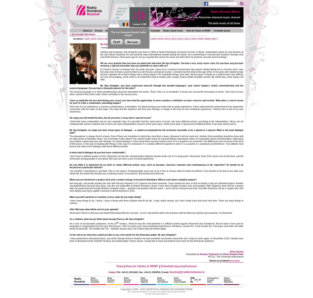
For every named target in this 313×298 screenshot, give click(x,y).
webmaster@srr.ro (160, 294)
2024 (100, 39)
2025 (93, 39)
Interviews (89, 34)
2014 (167, 39)
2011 (187, 39)
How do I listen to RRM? (198, 30)
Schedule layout (222, 30)
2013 (174, 39)
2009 (200, 39)
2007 (214, 39)
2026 (86, 39)
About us (87, 30)
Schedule (155, 30)
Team (120, 266)
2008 (207, 39)
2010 (194, 39)
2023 (107, 39)
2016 (153, 39)
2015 (160, 39)
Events (98, 30)
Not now (132, 42)
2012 (180, 39)
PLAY (117, 42)
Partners (191, 266)
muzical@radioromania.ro (187, 272)
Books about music (173, 30)
